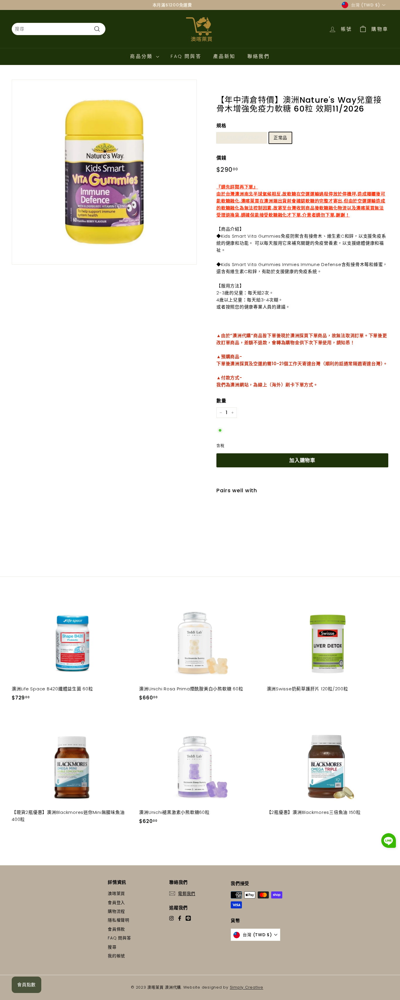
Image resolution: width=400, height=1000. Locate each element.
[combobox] (58, 29)
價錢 (221, 158)
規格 (221, 125)
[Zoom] (104, 172)
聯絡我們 (258, 56)
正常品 (280, 138)
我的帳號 (116, 956)
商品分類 (142, 56)
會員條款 (116, 929)
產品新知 (224, 56)
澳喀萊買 (116, 893)
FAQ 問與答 (186, 56)
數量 (221, 400)
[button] (388, 841)
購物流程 (116, 911)
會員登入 (116, 902)
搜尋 (112, 947)
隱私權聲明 (118, 920)
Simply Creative (246, 987)
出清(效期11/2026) (241, 138)
